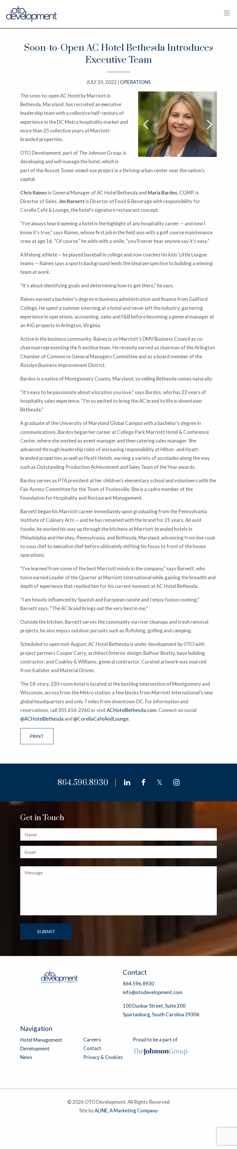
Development (34, 1048)
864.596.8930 (83, 783)
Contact (92, 1048)
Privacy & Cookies (103, 1057)
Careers (92, 1039)
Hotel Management (41, 1040)
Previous (145, 124)
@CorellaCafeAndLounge (101, 719)
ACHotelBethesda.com (131, 710)
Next (209, 124)
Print (37, 736)
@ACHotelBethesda (42, 719)
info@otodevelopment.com (152, 992)
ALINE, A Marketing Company (126, 1110)
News (26, 1057)
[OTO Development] (31, 13)
